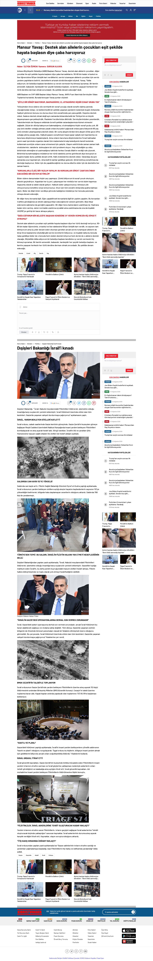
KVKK (82, 958)
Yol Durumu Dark (23, 933)
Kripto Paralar (130, 920)
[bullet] (47, 332)
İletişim (60, 958)
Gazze (20, 855)
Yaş (48, 253)
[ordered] (44, 332)
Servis (41, 253)
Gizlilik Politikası (68, 958)
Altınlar (75, 930)
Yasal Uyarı (100, 958)
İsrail (43, 855)
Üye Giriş (104, 930)
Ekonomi (79, 3)
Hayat (91, 16)
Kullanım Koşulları (90, 958)
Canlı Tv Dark (40, 930)
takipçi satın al (41, 942)
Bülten (70, 16)
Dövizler (75, 933)
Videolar (113, 3)
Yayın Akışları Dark (42, 933)
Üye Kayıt (104, 933)
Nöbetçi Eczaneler (42, 936)
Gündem (70, 3)
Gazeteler (132, 3)
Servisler (60, 3)
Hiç (35, 253)
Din (77, 16)
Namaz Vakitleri (32, 920)
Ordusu (51, 855)
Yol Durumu (114, 920)
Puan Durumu (76, 920)
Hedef (37, 855)
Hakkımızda (53, 958)
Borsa (19, 920)
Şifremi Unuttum (107, 936)
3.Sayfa (54, 16)
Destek (21, 253)
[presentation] (25, 10)
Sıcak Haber (92, 942)
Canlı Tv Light (22, 936)
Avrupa (63, 16)
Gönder (24, 332)
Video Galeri (92, 933)
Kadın (94, 3)
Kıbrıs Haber (21, 43)
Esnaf (28, 253)
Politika (98, 16)
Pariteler (101, 920)
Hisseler (89, 920)
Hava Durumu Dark (24, 930)
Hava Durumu (62, 920)
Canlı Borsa (58, 930)
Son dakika (113, 10)
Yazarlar (122, 3)
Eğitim (83, 16)
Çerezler (77, 958)
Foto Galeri (103, 3)
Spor (87, 3)
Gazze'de (28, 855)
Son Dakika (50, 3)
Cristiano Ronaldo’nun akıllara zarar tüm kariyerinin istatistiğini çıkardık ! (67, 10)
